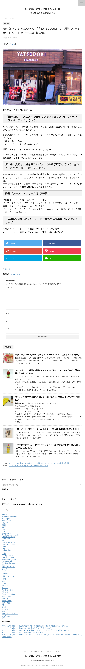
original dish (6, 550)
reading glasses (7, 555)
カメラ (4, 571)
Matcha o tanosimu (8, 544)
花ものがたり (7, 616)
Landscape (6, 539)
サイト (8, 328)
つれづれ (5, 569)
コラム (4, 583)
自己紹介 (58, 651)
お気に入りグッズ (8, 567)
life (3, 540)
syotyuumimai (7, 561)
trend (3, 565)
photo (4, 554)
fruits (3, 529)
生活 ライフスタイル (10, 614)
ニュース (5, 588)
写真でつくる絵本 (8, 594)
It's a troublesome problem (11, 535)
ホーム (26, 651)
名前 (8, 313)
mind (4, 548)
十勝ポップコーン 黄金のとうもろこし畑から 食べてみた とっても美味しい (48, 354)
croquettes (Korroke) (9, 516)
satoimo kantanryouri (9, 557)
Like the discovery (8, 542)
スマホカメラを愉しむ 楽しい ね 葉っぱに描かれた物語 (22, 632)
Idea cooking (6, 533)
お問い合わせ (49, 651)
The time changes (8, 563)
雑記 (3, 618)
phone (4, 552)
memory (4, 546)
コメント (10, 287)
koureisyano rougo (8, 537)
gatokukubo (16, 274)
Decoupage (6, 518)
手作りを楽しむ (7, 603)
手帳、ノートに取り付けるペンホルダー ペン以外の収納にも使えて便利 (47, 429)
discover (5, 522)
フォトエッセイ (7, 590)
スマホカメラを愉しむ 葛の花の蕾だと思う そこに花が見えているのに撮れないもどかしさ (35, 626)
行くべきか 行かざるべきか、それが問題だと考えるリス (28, 466)
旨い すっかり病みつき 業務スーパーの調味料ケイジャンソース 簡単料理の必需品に (40, 463)
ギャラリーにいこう (9, 581)
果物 (3, 611)
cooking (4, 514)
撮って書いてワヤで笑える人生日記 (42, 9)
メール (9, 321)
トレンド (7, 269)
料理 (3, 605)
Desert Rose (6, 520)
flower (4, 527)
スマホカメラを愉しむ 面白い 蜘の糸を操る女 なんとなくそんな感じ (27, 628)
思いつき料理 (7, 601)
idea (3, 531)
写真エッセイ (7, 596)
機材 (4, 579)
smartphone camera (9, 559)
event (4, 526)
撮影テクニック (8, 576)
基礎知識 (6, 573)
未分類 (4, 607)
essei (3, 524)
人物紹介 (5, 592)
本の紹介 (5, 609)
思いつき (5, 598)
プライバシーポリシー (37, 651)
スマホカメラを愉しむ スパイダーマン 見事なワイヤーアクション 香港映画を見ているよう (35, 630)
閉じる (12, 44)
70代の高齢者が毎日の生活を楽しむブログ (42, 660)
